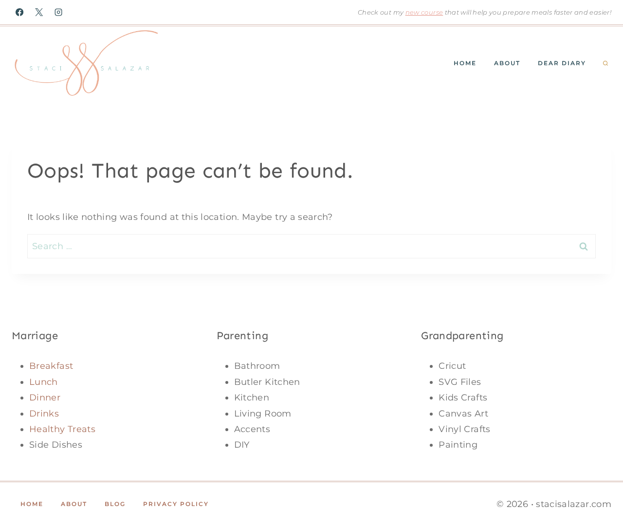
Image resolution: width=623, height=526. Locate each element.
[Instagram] (58, 12)
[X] (39, 12)
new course (424, 12)
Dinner (44, 397)
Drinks (44, 413)
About (507, 63)
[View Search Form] (605, 64)
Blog (115, 504)
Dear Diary (562, 63)
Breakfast (51, 366)
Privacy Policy (176, 504)
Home (465, 63)
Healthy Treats (62, 429)
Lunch (43, 382)
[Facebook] (19, 12)
